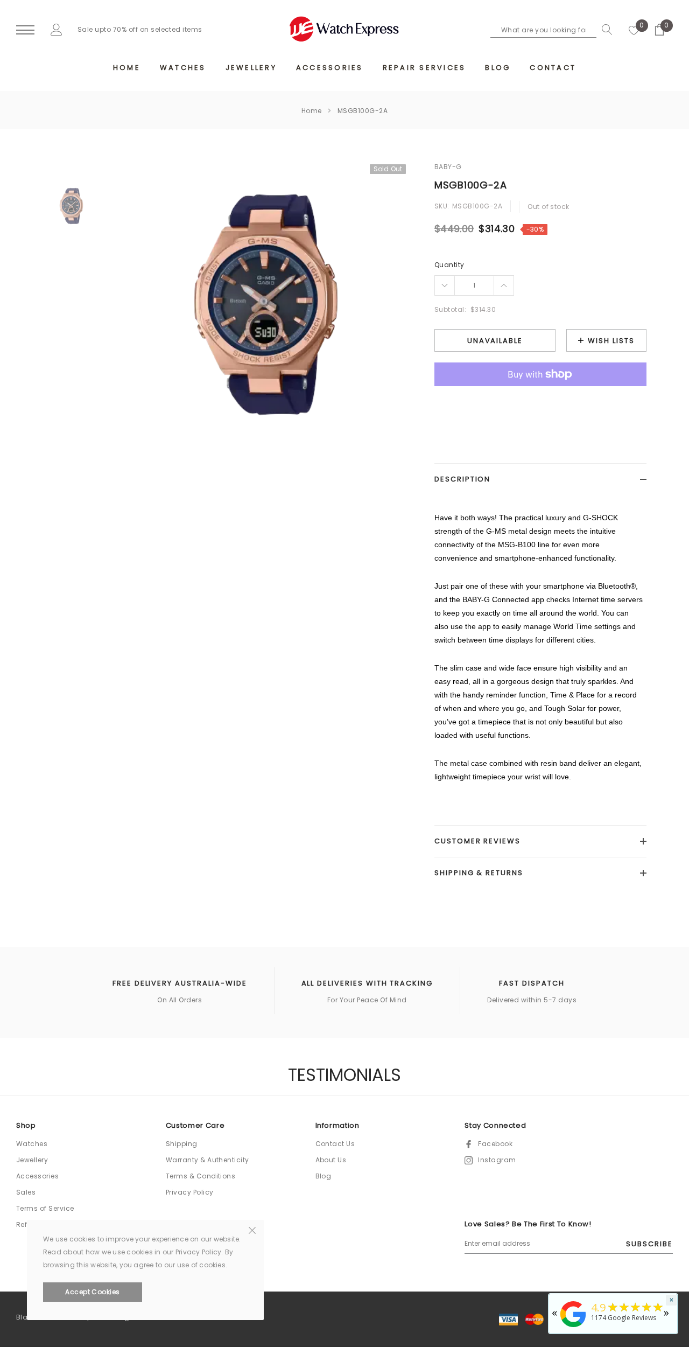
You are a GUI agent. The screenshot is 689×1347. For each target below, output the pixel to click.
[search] (604, 30)
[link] (71, 206)
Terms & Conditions (201, 1176)
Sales (26, 1192)
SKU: (441, 206)
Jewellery (32, 1159)
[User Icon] (56, 29)
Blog (323, 1176)
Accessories (37, 1176)
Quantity (449, 264)
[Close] (252, 1229)
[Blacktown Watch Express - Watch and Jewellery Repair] (573, 1327)
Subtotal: (450, 309)
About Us (331, 1159)
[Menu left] (25, 30)
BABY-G (448, 166)
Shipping (182, 1143)
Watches (31, 1143)
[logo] (344, 29)
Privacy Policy (190, 1192)
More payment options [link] (540, 401)
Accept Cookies (92, 1291)
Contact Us (335, 1143)
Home (311, 110)
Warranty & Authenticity (207, 1159)
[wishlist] (634, 30)
